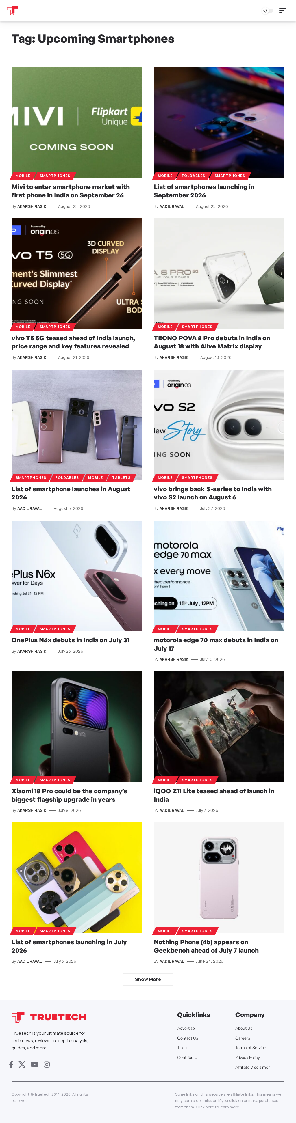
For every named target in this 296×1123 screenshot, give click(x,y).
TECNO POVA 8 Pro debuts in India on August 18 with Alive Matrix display (212, 342)
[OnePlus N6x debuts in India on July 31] (77, 576)
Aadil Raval (172, 206)
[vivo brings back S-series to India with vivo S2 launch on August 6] (219, 425)
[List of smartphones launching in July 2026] (77, 877)
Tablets (121, 477)
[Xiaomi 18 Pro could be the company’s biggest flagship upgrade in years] (77, 726)
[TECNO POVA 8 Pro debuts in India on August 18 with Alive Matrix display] (219, 273)
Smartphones (55, 175)
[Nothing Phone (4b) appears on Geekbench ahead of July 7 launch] (219, 877)
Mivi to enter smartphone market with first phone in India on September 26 (71, 191)
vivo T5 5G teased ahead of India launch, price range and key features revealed (73, 342)
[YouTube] (34, 1064)
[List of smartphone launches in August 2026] (77, 425)
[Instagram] (46, 1064)
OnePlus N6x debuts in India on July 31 (71, 640)
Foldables (193, 175)
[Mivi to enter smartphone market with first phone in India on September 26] (77, 122)
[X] (22, 1064)
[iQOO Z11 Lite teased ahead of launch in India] (219, 726)
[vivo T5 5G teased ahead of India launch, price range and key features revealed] (77, 273)
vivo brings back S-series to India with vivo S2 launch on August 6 (213, 493)
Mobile (23, 175)
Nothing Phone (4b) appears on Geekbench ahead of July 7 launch (206, 946)
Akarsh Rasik (31, 206)
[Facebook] (11, 1064)
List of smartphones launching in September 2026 (204, 191)
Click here (205, 1106)
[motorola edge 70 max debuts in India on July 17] (219, 576)
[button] (284, 10)
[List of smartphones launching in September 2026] (219, 122)
